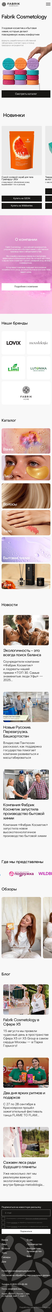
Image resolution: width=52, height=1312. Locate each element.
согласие (14, 1222)
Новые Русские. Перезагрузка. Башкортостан (17, 731)
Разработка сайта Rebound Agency (34, 1307)
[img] (11, 4)
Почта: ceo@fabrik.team (12, 1289)
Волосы (6, 1249)
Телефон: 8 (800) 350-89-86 (14, 1284)
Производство (34, 1244)
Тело (4, 1253)
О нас (30, 1240)
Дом (4, 1262)
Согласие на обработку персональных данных (26, 1275)
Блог (29, 1256)
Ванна (5, 1240)
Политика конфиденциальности (18, 1271)
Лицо (4, 1244)
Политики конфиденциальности (36, 1218)
